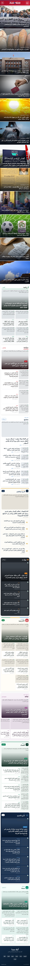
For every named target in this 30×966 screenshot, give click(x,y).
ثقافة (4, 956)
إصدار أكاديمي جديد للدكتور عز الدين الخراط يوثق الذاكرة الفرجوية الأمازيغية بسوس (8, 670)
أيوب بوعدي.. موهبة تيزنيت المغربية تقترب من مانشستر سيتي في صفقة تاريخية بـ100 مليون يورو (22, 339)
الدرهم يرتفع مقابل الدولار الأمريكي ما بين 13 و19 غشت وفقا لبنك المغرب (11, 770)
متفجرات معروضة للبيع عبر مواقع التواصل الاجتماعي (15, 49)
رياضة (21, 956)
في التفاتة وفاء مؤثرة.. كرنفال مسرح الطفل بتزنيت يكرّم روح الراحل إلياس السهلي (17, 441)
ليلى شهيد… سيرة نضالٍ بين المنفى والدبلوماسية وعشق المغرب (12, 878)
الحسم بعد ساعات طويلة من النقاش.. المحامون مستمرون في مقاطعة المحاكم (11, 456)
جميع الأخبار (4, 559)
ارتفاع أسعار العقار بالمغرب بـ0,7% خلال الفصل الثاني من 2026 (12, 449)
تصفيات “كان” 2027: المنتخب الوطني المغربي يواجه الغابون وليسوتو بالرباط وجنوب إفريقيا (8, 323)
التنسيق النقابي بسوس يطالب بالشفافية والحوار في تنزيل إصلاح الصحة (15, 905)
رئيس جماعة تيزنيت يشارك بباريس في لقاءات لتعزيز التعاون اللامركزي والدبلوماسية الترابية (15, 831)
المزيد (3, 287)
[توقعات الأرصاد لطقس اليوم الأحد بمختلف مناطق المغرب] (15, 272)
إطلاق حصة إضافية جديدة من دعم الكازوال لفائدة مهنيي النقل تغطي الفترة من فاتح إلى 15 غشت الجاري (12, 805)
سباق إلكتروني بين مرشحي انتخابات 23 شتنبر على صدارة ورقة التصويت (16, 95)
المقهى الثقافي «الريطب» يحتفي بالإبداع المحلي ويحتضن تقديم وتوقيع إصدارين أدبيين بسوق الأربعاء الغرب (20, 733)
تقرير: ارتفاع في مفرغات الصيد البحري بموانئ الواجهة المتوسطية (11, 796)
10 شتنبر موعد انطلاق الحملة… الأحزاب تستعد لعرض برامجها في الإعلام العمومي (10, 384)
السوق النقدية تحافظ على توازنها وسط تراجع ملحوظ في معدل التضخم (15, 762)
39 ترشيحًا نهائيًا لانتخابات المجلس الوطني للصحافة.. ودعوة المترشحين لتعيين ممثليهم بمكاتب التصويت (15, 164)
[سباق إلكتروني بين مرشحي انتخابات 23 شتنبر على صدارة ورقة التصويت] (15, 86)
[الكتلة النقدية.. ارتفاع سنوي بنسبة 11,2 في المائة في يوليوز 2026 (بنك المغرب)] (15, 63)
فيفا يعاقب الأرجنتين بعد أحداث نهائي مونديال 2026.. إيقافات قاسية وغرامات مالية (8, 339)
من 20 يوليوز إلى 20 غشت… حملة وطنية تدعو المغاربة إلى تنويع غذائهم (9, 939)
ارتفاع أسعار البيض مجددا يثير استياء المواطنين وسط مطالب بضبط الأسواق (15, 211)
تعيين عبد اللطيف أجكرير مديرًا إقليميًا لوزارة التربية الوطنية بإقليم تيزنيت (14, 542)
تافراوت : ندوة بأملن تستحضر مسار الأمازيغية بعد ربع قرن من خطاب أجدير (15, 637)
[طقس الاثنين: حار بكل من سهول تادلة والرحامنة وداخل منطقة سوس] (15, 109)
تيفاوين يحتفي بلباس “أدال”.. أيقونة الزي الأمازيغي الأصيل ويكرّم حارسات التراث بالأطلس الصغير (8, 654)
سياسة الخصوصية (3, 964)
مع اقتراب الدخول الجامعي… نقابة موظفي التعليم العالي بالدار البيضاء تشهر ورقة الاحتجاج (10, 408)
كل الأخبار (4, 347)
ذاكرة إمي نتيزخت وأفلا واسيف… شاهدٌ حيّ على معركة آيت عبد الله (16, 187)
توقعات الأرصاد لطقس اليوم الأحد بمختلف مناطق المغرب (16, 280)
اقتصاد (8, 956)
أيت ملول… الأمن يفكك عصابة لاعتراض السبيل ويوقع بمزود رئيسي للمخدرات (16, 576)
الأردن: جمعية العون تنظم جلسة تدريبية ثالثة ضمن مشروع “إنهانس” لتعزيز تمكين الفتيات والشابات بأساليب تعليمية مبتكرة (11, 860)
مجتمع (13, 956)
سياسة (17, 956)
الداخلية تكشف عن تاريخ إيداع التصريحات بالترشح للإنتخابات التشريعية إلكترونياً (11, 374)
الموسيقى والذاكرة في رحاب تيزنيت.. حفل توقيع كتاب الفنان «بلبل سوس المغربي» (16, 712)
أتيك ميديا (15, 949)
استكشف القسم (4, 696)
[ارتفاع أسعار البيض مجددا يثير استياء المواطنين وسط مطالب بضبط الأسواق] (15, 202)
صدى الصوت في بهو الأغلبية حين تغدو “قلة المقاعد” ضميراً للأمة (16, 364)
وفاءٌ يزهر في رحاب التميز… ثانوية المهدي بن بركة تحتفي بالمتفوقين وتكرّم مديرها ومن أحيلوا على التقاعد (13, 550)
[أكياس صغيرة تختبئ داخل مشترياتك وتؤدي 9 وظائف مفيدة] (15, 249)
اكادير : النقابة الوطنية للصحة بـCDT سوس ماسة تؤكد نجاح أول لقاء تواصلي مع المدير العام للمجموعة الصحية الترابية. (8, 922)
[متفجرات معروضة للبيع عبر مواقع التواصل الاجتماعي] (15, 40)
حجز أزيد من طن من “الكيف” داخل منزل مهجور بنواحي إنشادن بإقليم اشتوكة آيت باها (12, 586)
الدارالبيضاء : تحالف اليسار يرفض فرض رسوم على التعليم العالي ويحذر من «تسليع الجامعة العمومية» (15, 513)
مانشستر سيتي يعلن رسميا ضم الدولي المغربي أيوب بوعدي (23, 323)
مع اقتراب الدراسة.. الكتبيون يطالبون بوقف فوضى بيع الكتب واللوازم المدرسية (11, 464)
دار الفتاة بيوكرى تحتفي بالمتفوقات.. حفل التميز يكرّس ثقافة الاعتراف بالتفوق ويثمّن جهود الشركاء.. (14, 535)
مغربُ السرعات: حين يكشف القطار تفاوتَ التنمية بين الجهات (10, 396)
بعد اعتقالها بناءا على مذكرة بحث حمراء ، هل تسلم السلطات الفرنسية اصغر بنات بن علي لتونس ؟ (11, 870)
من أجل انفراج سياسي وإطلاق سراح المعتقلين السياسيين (16, 25)
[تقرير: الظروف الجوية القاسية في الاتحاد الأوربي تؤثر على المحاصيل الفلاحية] (15, 133)
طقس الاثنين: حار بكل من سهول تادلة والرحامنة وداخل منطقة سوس (16, 118)
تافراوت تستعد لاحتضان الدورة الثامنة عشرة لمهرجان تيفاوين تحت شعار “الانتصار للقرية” (23, 670)
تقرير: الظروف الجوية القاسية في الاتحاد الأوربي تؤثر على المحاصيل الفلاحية (15, 141)
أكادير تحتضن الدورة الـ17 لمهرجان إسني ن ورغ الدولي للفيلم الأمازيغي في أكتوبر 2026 (22, 686)
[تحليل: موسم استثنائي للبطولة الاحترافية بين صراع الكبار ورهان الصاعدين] (15, 226)
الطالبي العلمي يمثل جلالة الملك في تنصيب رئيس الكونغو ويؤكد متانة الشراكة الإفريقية (12, 851)
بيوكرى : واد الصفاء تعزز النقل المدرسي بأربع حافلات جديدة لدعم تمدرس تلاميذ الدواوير (14, 528)
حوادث (15, 959)
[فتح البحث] (2, 2)
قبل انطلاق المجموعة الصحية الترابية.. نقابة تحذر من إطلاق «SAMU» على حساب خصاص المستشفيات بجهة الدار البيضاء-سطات (22, 939)
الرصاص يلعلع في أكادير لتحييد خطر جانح (12, 611)
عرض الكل (4, 419)
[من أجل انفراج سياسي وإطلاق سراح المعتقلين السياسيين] (15, 17)
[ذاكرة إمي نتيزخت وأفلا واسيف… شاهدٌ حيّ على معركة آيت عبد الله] (15, 179)
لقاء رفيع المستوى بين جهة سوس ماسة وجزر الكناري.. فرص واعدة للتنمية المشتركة (11, 842)
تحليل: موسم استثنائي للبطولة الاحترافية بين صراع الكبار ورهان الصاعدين (16, 234)
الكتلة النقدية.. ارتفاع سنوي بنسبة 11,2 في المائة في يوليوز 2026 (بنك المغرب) (15, 71)
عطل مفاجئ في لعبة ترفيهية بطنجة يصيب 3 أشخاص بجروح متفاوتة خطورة (11, 603)
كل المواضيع (4, 887)
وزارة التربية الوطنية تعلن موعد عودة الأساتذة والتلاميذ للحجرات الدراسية (14, 521)
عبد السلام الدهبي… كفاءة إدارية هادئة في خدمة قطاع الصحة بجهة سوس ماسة (22, 922)
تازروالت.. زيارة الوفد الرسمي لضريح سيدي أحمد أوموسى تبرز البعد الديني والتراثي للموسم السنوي (11, 472)
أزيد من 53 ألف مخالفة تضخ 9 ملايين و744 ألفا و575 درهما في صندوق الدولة (12, 595)
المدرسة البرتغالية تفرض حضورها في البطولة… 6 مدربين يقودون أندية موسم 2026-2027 (15, 305)
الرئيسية (25, 956)
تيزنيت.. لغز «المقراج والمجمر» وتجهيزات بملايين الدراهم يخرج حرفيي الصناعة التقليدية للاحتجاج (11, 480)
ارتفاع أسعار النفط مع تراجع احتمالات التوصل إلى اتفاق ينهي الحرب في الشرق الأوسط (12, 788)
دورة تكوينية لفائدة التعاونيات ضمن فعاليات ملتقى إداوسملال (12, 779)
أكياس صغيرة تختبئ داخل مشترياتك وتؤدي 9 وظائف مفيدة (15, 257)
